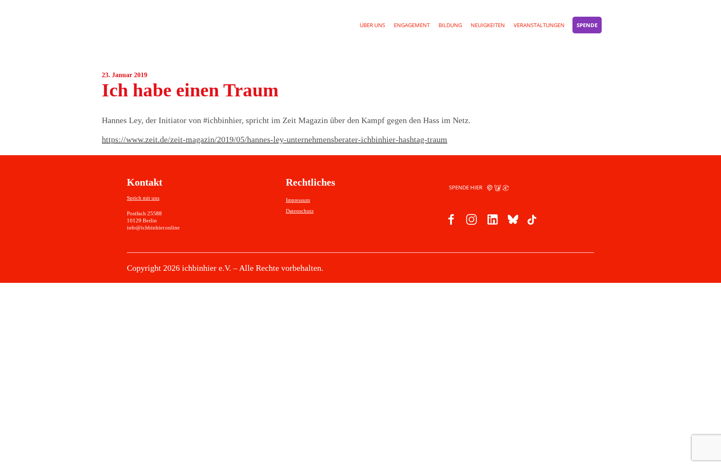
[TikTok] (531, 221)
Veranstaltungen (539, 25)
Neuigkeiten (488, 25)
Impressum (298, 200)
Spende (587, 25)
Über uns (372, 25)
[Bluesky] (511, 221)
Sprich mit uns (143, 198)
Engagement (412, 25)
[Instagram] (471, 221)
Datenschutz (300, 211)
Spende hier (466, 187)
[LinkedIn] (491, 221)
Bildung (450, 25)
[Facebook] (451, 221)
